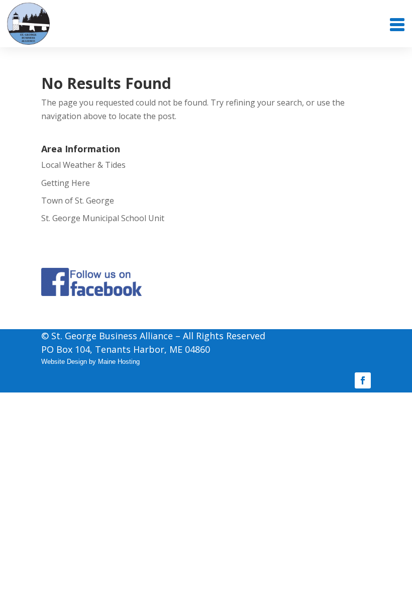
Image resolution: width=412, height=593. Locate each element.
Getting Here (65, 182)
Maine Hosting (119, 361)
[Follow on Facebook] (363, 380)
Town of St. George (77, 200)
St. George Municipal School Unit (102, 218)
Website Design (64, 361)
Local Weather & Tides (83, 164)
